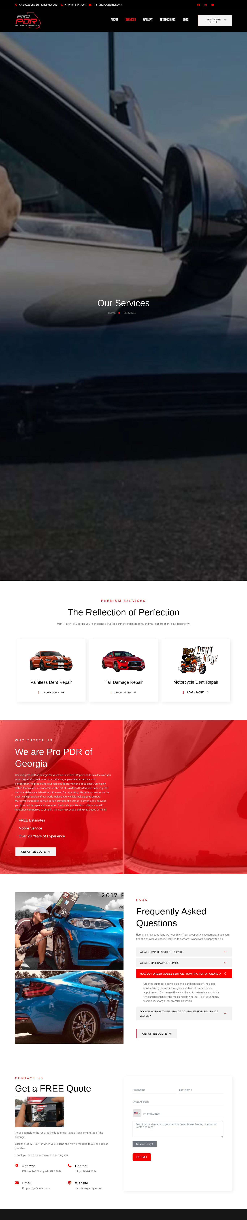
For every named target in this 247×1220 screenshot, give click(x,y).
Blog (186, 19)
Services (130, 19)
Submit (141, 1157)
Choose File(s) (144, 1143)
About (114, 19)
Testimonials (168, 19)
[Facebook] (198, 5)
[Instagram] (205, 5)
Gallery (148, 19)
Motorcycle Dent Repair (195, 682)
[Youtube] (212, 5)
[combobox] (137, 1113)
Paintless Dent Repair (51, 682)
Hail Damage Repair (123, 682)
